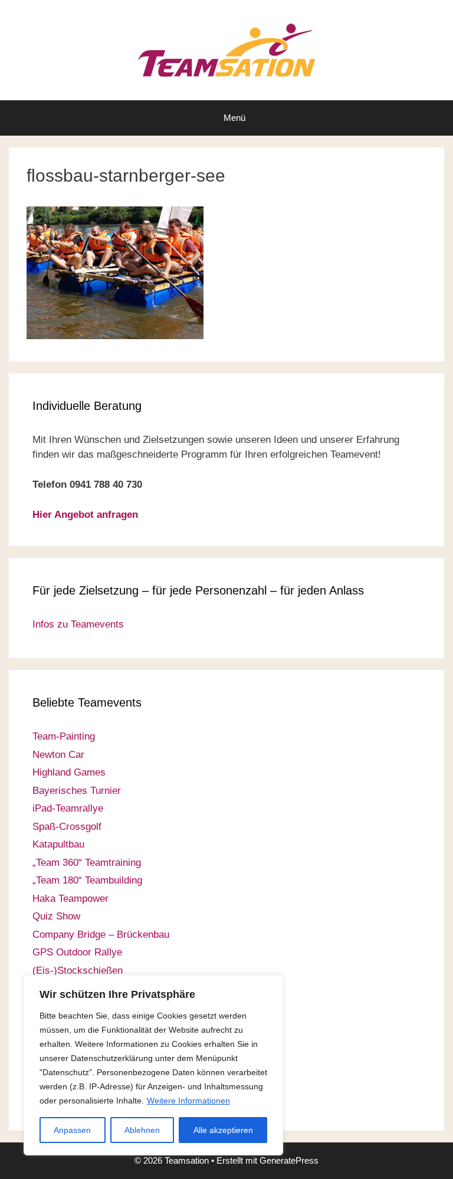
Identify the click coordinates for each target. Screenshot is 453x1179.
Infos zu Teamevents (78, 624)
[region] (153, 1065)
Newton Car (58, 754)
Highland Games (69, 772)
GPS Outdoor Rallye (77, 952)
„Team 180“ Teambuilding (87, 880)
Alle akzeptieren (223, 1130)
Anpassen (72, 1130)
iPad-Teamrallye (67, 808)
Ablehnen (142, 1130)
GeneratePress (289, 1160)
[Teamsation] (226, 49)
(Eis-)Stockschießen (77, 970)
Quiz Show (56, 916)
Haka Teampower (70, 898)
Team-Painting (63, 736)
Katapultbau (58, 844)
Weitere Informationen (188, 1100)
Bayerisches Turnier (76, 790)
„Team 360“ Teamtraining (86, 862)
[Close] (271, 985)
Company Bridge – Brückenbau (100, 934)
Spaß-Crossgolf (66, 826)
